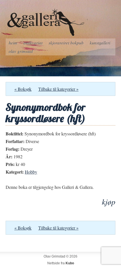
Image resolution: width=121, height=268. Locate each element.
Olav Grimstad (21, 51)
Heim (13, 43)
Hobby (31, 172)
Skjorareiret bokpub (66, 43)
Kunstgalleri (100, 43)
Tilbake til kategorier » (58, 89)
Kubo (70, 263)
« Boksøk (23, 89)
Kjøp (108, 202)
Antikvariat (32, 43)
